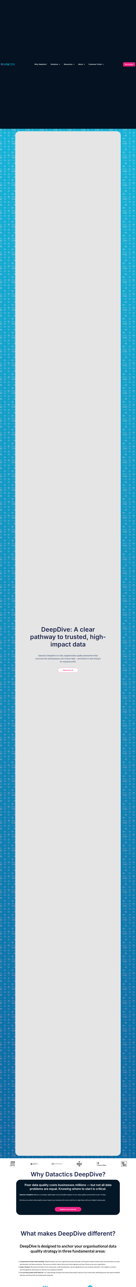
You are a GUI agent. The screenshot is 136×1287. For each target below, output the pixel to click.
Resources (68, 64)
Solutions (54, 64)
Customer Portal (95, 64)
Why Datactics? (40, 64)
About (80, 64)
